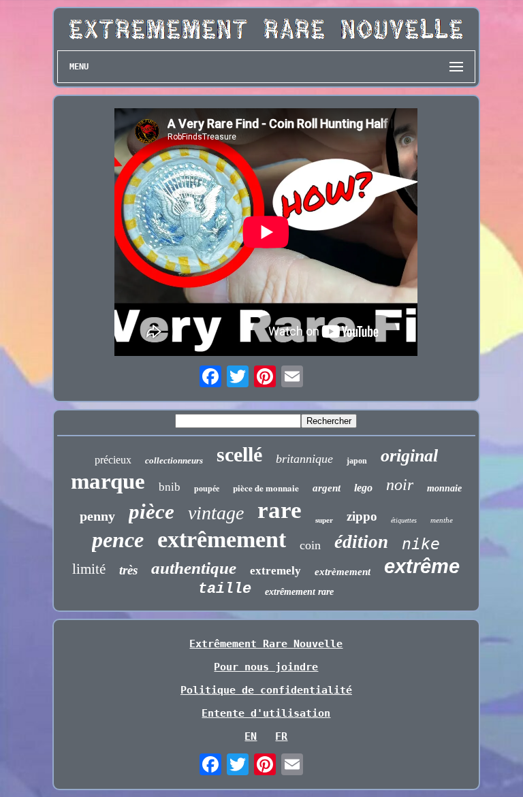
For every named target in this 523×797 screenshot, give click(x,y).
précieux (113, 460)
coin (310, 545)
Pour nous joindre (266, 667)
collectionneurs (174, 460)
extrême (422, 566)
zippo (362, 516)
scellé (239, 454)
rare (279, 510)
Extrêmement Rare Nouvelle (266, 644)
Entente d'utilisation (266, 713)
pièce (151, 511)
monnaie (444, 488)
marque (108, 481)
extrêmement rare (299, 592)
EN (250, 736)
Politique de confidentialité (266, 690)
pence (118, 539)
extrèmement (342, 571)
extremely (275, 570)
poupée (206, 488)
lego (363, 487)
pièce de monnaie (266, 487)
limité (89, 569)
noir (399, 484)
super (324, 520)
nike (421, 544)
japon (357, 461)
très (128, 570)
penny (97, 515)
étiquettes (404, 520)
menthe (441, 520)
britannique (304, 459)
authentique (193, 568)
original (409, 456)
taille (224, 589)
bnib (169, 487)
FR (281, 736)
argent (326, 488)
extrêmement (221, 539)
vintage (216, 512)
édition (361, 542)
